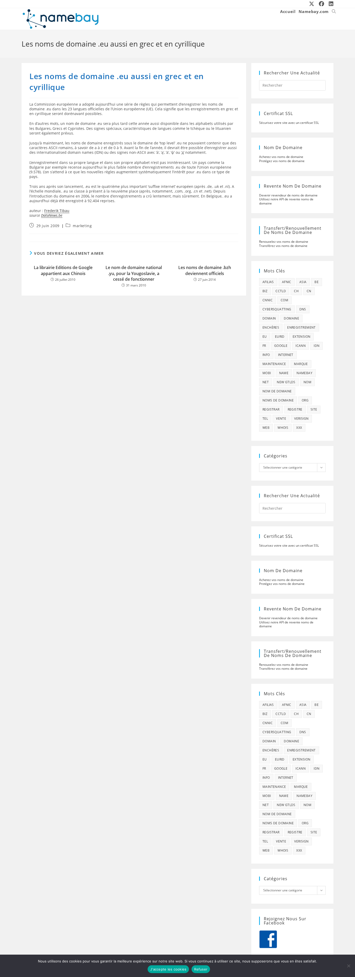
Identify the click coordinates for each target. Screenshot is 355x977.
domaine (291, 318)
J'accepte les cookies (168, 969)
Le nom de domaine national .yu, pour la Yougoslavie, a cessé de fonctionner (134, 273)
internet (285, 355)
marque (301, 364)
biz (264, 291)
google (280, 345)
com (284, 300)
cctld (280, 291)
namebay (304, 373)
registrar (271, 409)
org (305, 400)
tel (265, 418)
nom (307, 382)
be (316, 282)
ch (296, 291)
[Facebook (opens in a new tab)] (322, 4)
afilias (268, 282)
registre (295, 409)
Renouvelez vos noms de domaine (283, 241)
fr (264, 345)
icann (300, 345)
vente (281, 418)
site (314, 409)
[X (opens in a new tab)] (312, 4)
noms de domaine (278, 400)
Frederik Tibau (56, 210)
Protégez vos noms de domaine (282, 161)
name (284, 373)
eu (264, 336)
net (265, 382)
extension (302, 336)
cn (309, 291)
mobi (266, 373)
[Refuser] (348, 965)
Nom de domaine (277, 391)
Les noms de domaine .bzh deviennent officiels (204, 270)
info (266, 355)
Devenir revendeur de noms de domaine (288, 195)
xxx (299, 427)
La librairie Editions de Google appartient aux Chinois (63, 270)
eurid (280, 336)
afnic (286, 282)
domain (269, 318)
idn (316, 345)
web (265, 427)
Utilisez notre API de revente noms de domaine (286, 201)
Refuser (200, 969)
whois (283, 427)
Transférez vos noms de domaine (283, 246)
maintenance (274, 364)
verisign (301, 418)
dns (302, 309)
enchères (270, 327)
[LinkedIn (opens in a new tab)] (330, 4)
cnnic (267, 300)
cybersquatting (276, 309)
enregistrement (301, 327)
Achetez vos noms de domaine (281, 157)
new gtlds (286, 382)
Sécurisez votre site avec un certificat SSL (289, 122)
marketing (82, 225)
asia (303, 282)
